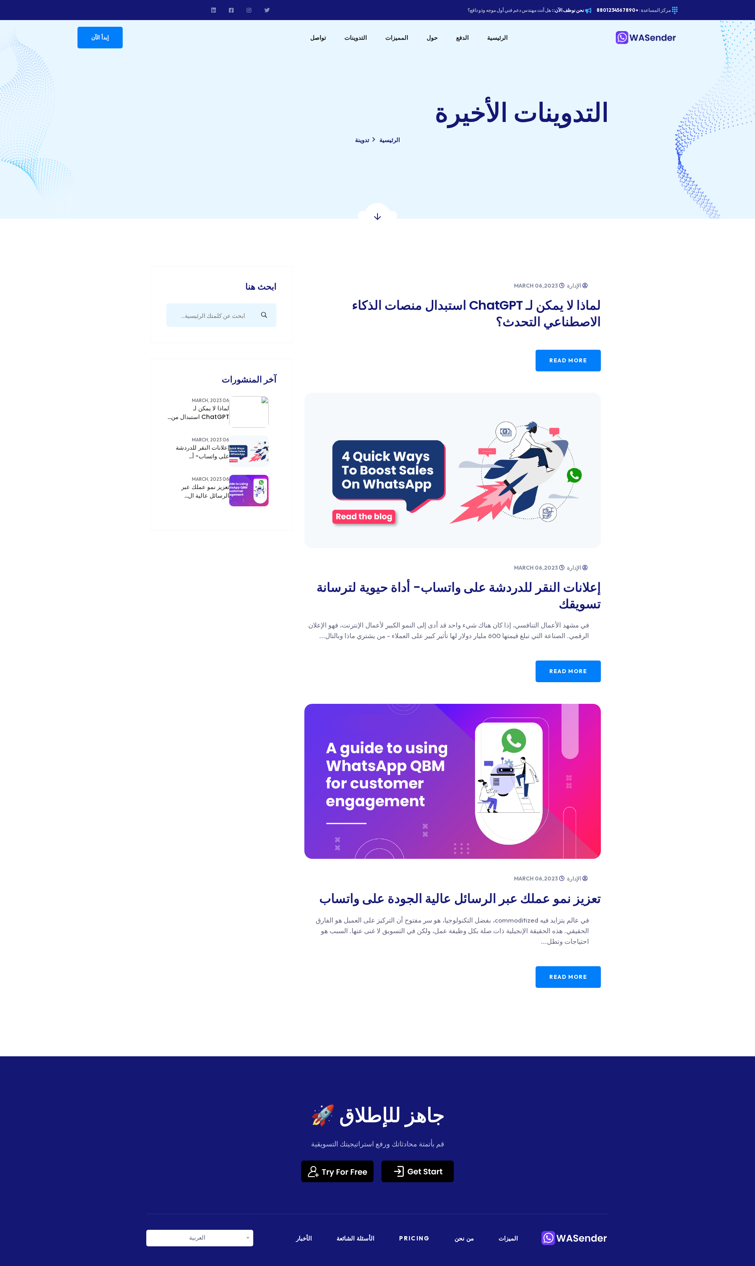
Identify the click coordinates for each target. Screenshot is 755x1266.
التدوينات (355, 37)
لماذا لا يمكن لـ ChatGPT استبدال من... (198, 412)
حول (432, 37)
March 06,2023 (536, 285)
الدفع (462, 37)
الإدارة (574, 285)
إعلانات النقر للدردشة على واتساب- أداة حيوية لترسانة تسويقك (459, 595)
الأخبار (304, 1238)
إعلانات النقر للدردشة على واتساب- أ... (202, 451)
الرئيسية (497, 37)
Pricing (414, 1238)
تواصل (318, 37)
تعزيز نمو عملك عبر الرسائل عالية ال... (205, 491)
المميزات (396, 37)
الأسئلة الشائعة (355, 1238)
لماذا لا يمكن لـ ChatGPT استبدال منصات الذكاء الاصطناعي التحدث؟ (476, 313)
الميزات (508, 1238)
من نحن (464, 1238)
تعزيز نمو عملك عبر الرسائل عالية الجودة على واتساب (460, 898)
